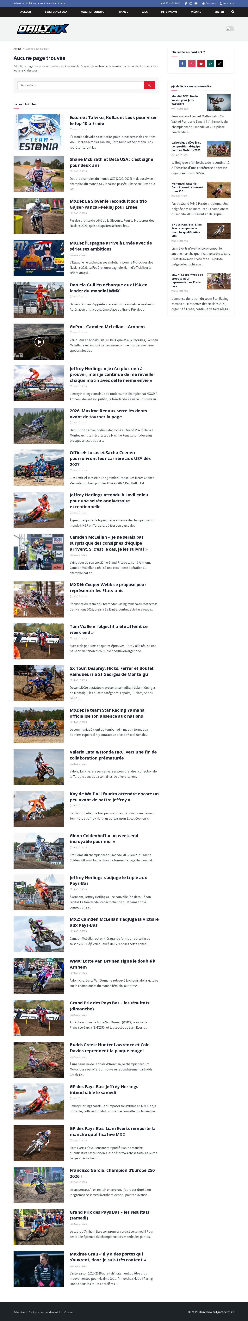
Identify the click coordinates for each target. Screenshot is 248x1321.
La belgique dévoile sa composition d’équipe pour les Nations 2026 (186, 146)
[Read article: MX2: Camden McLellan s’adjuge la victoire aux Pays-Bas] (39, 934)
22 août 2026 (79, 1098)
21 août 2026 (79, 1265)
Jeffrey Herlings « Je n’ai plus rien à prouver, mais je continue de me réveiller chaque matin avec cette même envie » (112, 374)
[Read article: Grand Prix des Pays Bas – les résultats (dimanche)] (39, 1018)
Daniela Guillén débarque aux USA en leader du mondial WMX (109, 288)
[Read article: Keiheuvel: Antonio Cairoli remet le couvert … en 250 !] (219, 190)
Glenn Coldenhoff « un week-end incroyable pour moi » (104, 838)
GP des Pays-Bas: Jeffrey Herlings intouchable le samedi (104, 1089)
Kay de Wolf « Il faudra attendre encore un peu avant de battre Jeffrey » (114, 797)
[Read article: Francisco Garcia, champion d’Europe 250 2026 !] (39, 1185)
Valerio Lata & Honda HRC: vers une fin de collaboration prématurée (113, 755)
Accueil (26, 12)
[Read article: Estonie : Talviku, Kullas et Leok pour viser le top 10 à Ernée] (39, 132)
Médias (196, 12)
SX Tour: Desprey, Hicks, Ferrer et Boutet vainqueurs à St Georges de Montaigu (112, 671)
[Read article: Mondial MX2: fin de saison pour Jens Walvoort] (219, 102)
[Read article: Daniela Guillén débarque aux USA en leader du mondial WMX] (39, 300)
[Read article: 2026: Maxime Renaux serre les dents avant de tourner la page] (39, 426)
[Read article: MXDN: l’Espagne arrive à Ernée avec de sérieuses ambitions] (39, 258)
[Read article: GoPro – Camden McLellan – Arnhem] (39, 342)
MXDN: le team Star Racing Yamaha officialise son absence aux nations (107, 713)
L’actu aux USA (56, 12)
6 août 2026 (180, 196)
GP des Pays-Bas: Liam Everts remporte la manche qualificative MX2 (112, 1131)
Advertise (19, 3)
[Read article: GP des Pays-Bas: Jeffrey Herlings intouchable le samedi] (39, 1101)
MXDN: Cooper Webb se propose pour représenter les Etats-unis (108, 587)
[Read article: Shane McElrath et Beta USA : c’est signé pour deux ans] (39, 174)
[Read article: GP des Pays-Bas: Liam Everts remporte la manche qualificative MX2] (39, 1143)
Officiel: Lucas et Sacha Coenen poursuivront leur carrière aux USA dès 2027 (110, 458)
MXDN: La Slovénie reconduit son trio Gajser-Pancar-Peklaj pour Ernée (108, 204)
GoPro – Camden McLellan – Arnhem (107, 326)
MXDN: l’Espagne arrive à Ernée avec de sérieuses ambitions (111, 246)
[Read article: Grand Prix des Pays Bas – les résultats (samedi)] (39, 1227)
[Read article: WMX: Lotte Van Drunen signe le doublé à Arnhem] (39, 976)
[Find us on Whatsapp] (210, 63)
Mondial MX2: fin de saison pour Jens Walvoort (184, 100)
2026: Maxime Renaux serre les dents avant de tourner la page (108, 413)
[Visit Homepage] (43, 29)
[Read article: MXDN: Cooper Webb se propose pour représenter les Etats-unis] (39, 599)
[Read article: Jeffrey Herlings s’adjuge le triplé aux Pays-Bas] (39, 892)
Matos (219, 12)
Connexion (211, 3)
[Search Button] (232, 12)
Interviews (169, 12)
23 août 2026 (79, 931)
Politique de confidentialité (41, 3)
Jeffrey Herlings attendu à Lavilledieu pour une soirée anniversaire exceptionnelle (109, 501)
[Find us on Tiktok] (219, 63)
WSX (145, 12)
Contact (62, 3)
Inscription (228, 3)
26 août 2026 (79, 129)
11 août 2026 (181, 108)
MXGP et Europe (92, 12)
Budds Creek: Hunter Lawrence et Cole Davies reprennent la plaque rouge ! (109, 1047)
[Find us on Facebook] (186, 3)
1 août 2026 (180, 155)
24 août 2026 (79, 680)
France (123, 12)
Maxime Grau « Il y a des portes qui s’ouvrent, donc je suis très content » (108, 1257)
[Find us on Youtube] (196, 3)
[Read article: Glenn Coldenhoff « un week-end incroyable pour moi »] (39, 851)
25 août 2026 (79, 470)
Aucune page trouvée (37, 48)
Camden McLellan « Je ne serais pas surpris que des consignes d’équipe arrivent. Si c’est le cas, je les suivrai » (108, 543)
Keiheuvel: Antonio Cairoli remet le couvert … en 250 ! (187, 187)
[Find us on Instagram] (190, 3)
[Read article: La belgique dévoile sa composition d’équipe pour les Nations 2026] (219, 149)
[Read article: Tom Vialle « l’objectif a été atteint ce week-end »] (39, 641)
